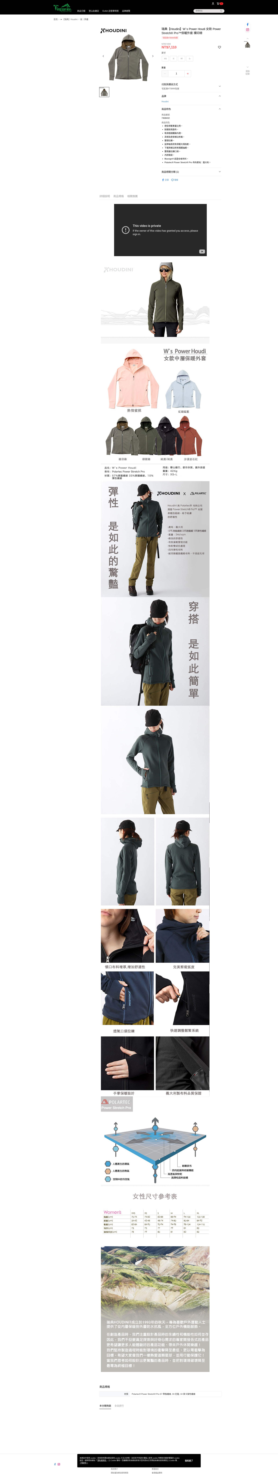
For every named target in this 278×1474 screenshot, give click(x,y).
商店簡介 (114, 1469)
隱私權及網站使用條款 (119, 1473)
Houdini (165, 101)
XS (165, 58)
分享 (167, 180)
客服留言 (155, 1469)
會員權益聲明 (157, 1473)
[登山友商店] (63, 7)
